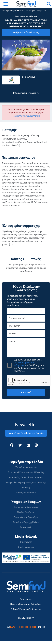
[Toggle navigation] (6, 4)
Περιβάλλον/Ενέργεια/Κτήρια (23, 11)
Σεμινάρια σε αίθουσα (26, 467)
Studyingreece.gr (26, 547)
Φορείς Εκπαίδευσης (26, 492)
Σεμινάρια (6, 11)
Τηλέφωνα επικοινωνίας (25, 93)
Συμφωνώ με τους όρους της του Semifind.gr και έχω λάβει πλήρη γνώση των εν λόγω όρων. (29, 365)
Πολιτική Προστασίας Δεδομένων (26, 604)
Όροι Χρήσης (26, 599)
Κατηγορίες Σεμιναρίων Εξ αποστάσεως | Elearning (26, 485)
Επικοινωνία (26, 527)
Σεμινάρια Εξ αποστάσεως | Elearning (26, 472)
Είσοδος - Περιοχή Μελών (26, 522)
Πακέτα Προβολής (26, 512)
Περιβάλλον (41, 11)
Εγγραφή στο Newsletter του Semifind (26, 433)
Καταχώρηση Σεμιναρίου (26, 507)
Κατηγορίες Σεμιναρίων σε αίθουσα (26, 477)
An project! (26, 627)
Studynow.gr (26, 542)
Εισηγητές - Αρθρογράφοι (26, 517)
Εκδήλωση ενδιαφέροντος (26, 32)
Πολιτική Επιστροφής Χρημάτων (26, 609)
